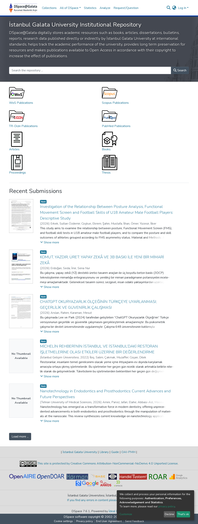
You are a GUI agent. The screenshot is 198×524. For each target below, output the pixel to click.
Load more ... (20, 436)
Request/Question (126, 8)
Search (181, 70)
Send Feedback (134, 521)
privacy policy (166, 506)
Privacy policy (84, 521)
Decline (169, 514)
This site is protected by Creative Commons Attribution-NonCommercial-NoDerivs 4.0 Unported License (107, 463)
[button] (174, 8)
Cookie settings (63, 521)
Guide (115, 452)
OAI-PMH (128, 452)
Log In (182, 8)
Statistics (90, 8)
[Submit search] (168, 8)
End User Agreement (109, 521)
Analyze (105, 8)
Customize (125, 514)
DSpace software (75, 517)
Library (104, 452)
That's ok (183, 514)
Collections (49, 8)
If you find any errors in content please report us (99, 500)
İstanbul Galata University (80, 452)
